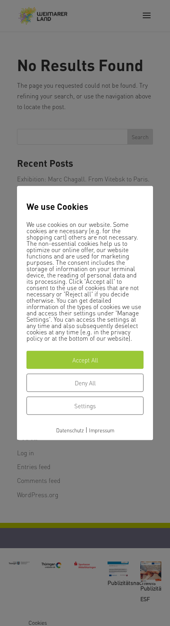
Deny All (85, 383)
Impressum (101, 429)
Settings (85, 405)
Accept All (85, 360)
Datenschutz (70, 429)
